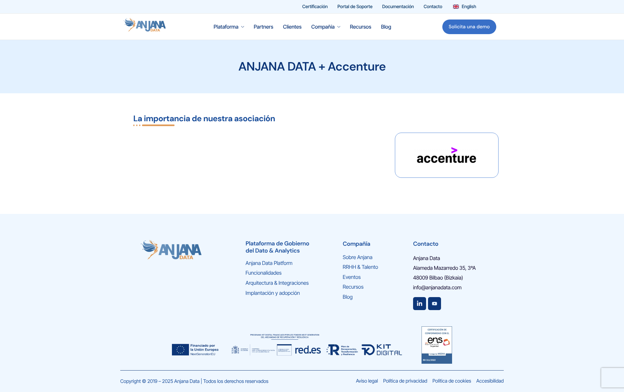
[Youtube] (434, 303)
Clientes (292, 26)
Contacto (433, 6)
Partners (263, 26)
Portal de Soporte (354, 6)
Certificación (315, 6)
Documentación (398, 6)
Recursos (360, 26)
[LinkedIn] (419, 303)
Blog (386, 26)
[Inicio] (145, 26)
